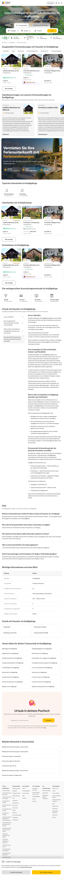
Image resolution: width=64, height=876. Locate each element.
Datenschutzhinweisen (26, 867)
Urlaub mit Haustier (22, 42)
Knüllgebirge (12, 42)
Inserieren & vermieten (35, 789)
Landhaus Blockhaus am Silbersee (12, 70)
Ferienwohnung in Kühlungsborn (6, 849)
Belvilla (54, 817)
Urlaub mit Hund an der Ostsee (6, 793)
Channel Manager (46, 790)
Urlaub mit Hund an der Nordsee (6, 797)
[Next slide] (61, 67)
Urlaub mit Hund (6, 790)
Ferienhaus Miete (16, 793)
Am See (14, 810)
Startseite (4, 42)
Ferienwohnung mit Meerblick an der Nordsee (6, 824)
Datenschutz (55, 806)
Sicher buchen (25, 793)
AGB (53, 803)
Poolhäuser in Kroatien (5, 813)
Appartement (15, 803)
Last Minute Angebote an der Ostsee (6, 835)
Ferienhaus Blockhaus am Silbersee (33, 70)
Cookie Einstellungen (16, 872)
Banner (34, 798)
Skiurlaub (14, 812)
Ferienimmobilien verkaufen (56, 800)
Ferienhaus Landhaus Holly (48, 107)
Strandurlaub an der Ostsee (7, 805)
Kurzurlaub (15, 807)
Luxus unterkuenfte (16, 815)
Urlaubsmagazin (26, 790)
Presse (53, 790)
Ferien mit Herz (55, 793)
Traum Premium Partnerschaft (36, 793)
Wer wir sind (55, 788)
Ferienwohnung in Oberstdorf (6, 854)
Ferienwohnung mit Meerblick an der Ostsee (6, 830)
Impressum (55, 808)
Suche (23, 788)
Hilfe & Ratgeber (36, 796)
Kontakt (24, 798)
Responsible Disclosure (55, 811)
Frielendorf (6, 105)
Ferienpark (14, 800)
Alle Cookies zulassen (46, 872)
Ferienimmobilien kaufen (56, 796)
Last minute (15, 805)
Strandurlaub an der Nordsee (7, 809)
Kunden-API (45, 793)
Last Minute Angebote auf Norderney (5, 841)
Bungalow (14, 790)
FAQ (23, 795)
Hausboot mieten (16, 788)
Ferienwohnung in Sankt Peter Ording (6, 857)
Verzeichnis (55, 815)
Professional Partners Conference (45, 797)
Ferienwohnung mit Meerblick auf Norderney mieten (6, 818)
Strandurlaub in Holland (6, 801)
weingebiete (15, 817)
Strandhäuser (15, 819)
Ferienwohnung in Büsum (6, 845)
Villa (13, 798)
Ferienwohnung (16, 795)
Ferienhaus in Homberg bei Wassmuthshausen (37, 222)
